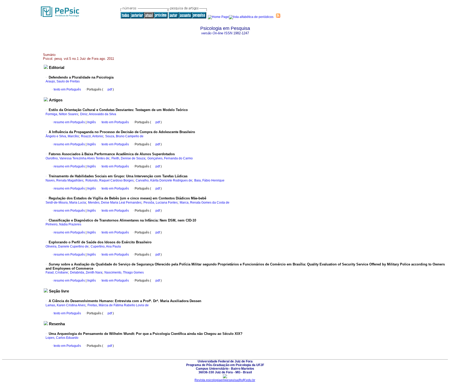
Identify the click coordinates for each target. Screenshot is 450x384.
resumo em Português (69, 122)
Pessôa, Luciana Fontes (160, 202)
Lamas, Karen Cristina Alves (65, 305)
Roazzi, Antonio (92, 136)
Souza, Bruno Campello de (124, 136)
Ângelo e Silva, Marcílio (62, 136)
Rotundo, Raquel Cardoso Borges (109, 180)
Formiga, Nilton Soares (62, 114)
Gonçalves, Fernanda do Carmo (170, 158)
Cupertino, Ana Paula (106, 246)
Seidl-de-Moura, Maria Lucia (66, 202)
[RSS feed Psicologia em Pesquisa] (278, 16)
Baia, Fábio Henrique (209, 180)
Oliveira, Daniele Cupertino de (67, 246)
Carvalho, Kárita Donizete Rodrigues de (164, 180)
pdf (110, 89)
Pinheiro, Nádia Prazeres (63, 224)
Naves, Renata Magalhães (64, 180)
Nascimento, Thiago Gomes (124, 272)
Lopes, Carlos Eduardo (62, 338)
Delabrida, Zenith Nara (86, 272)
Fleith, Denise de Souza (128, 158)
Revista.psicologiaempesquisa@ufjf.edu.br (225, 380)
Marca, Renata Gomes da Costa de (204, 202)
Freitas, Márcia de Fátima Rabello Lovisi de (118, 305)
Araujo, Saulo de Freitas (63, 81)
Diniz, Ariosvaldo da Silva (98, 114)
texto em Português (67, 89)
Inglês (91, 122)
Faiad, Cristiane (57, 272)
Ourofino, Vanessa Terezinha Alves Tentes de (77, 158)
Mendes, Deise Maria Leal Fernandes (114, 202)
